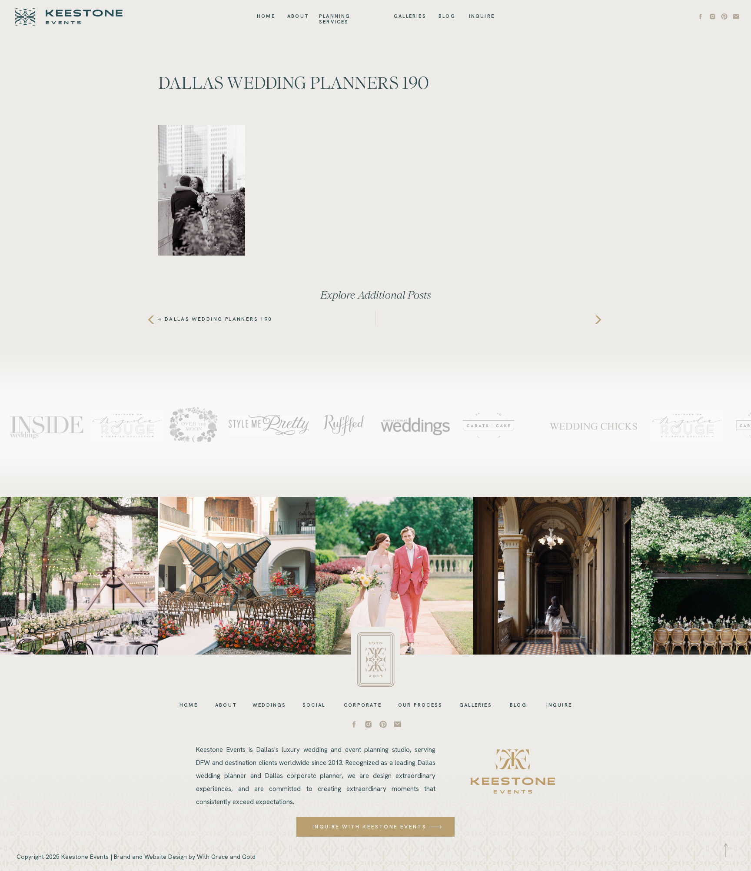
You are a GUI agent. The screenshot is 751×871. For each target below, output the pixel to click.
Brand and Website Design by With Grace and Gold (185, 857)
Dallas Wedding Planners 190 (218, 319)
